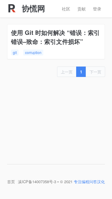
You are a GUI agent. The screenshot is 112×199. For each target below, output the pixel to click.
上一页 (67, 72)
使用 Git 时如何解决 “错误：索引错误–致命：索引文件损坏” (55, 37)
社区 (66, 9)
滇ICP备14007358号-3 (37, 181)
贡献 (81, 9)
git (15, 52)
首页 (11, 181)
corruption (33, 52)
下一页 (95, 72)
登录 (97, 9)
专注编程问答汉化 (89, 181)
